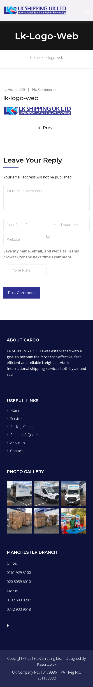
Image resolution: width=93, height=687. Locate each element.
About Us (17, 442)
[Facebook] (7, 625)
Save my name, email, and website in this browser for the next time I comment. (41, 254)
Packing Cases (21, 426)
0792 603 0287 (19, 600)
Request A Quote (24, 434)
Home (15, 410)
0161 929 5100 (19, 572)
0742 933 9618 (19, 609)
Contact (16, 450)
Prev (48, 127)
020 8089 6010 (19, 581)
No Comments (44, 89)
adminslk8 (16, 89)
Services (16, 418)
